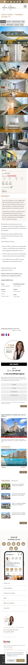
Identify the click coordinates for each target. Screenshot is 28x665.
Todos (21, 24)
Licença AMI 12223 (8, 649)
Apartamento (6, 449)
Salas (23, 21)
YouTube (11, 1)
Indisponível (12, 176)
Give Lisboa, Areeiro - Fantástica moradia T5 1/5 (12, 328)
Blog (5, 598)
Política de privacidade (5, 403)
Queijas (4, 467)
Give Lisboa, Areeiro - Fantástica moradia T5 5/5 (18, 328)
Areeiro (8, 206)
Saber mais (14, 655)
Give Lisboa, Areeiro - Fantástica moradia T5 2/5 (14, 328)
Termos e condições (20, 402)
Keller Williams (8, 588)
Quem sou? (7, 583)
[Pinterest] (13, 544)
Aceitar (20, 660)
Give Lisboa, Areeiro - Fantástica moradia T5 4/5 (17, 328)
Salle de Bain (10, 24)
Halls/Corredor (16, 21)
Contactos (6, 608)
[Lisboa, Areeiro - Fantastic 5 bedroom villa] (3, 335)
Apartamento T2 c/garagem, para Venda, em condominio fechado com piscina (13, 463)
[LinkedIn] (23, 544)
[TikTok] (17, 1)
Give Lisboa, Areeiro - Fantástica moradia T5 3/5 (15, 328)
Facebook (7, 1)
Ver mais (23, 472)
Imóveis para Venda (9, 593)
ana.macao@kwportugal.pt (11, 629)
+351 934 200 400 (9, 631)
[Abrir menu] (25, 6)
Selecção (3, 21)
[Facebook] (4, 544)
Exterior (9, 21)
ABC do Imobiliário (9, 603)
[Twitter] (18, 544)
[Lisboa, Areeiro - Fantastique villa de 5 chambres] (7, 335)
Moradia (7, 173)
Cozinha (17, 24)
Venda (14, 449)
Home (4, 1)
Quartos (3, 24)
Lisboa (10, 200)
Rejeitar (11, 660)
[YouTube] (11, 548)
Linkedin (14, 1)
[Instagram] (9, 544)
